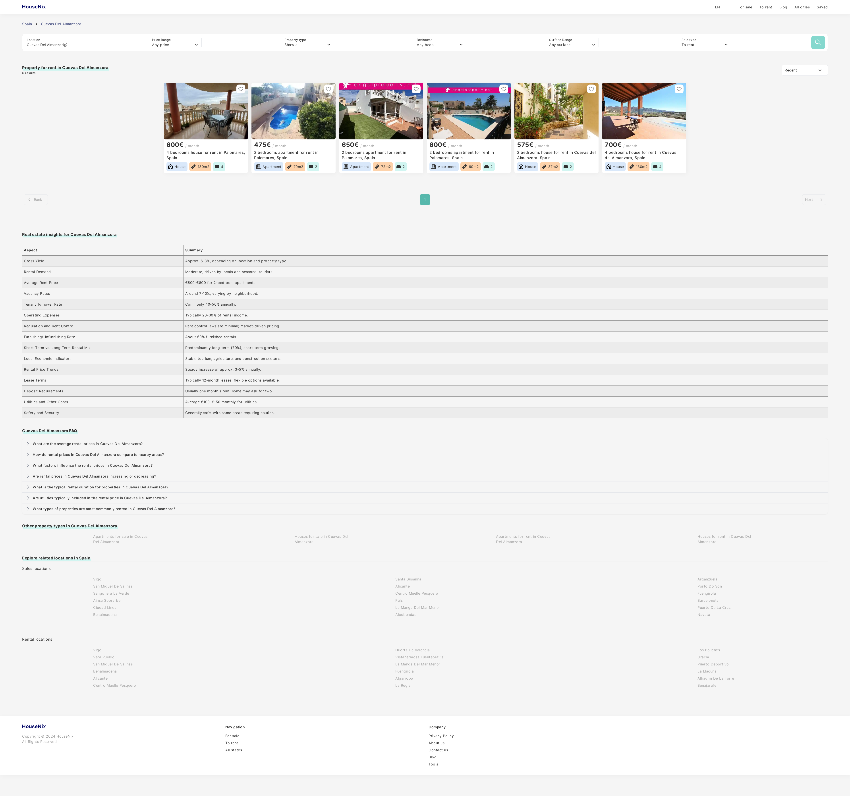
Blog (783, 7)
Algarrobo (404, 678)
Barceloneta (708, 600)
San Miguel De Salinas (113, 586)
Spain (27, 24)
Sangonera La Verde (111, 593)
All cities (802, 7)
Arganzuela (707, 579)
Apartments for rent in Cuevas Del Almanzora (523, 539)
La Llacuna (707, 671)
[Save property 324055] (416, 89)
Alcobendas (405, 614)
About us (436, 743)
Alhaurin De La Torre (715, 678)
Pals (399, 600)
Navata (703, 614)
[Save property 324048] (503, 89)
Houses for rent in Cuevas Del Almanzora (724, 539)
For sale (745, 7)
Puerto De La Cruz (714, 607)
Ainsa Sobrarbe (107, 600)
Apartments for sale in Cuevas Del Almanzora (120, 539)
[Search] (818, 42)
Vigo (97, 579)
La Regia (403, 685)
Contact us (438, 750)
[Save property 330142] (328, 89)
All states (233, 750)
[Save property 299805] (679, 89)
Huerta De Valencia (412, 650)
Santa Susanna (408, 579)
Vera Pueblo (104, 657)
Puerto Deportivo (713, 664)
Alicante (402, 586)
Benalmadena (105, 614)
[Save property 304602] (591, 89)
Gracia (703, 657)
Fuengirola (706, 593)
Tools (433, 764)
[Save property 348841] (240, 89)
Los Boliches (708, 650)
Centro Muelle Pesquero (416, 593)
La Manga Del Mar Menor (417, 607)
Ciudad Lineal (105, 607)
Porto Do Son (709, 586)
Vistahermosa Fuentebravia (419, 657)
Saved (822, 7)
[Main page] (42, 7)
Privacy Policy (441, 736)
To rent (765, 7)
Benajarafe (706, 685)
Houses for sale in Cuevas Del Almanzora (321, 539)
